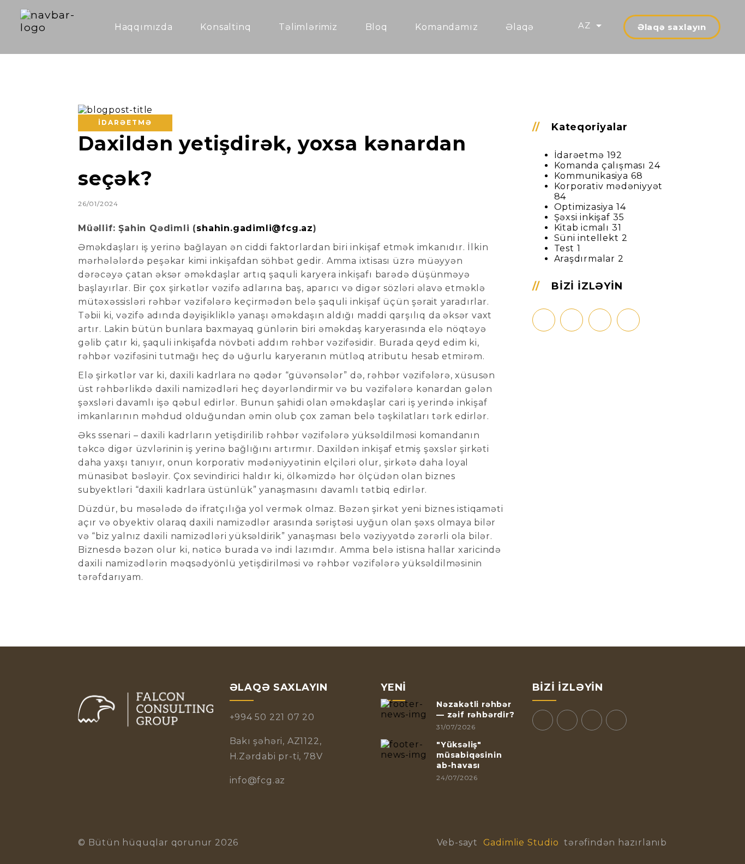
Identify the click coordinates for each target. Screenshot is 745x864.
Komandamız (446, 27)
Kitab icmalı (582, 227)
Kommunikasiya (591, 176)
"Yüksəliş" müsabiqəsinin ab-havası (469, 755)
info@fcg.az (258, 780)
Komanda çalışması (600, 165)
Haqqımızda (144, 27)
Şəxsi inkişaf (582, 217)
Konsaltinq (225, 27)
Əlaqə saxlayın (672, 27)
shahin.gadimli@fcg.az (254, 228)
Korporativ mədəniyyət (608, 186)
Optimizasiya (584, 207)
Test (564, 248)
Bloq (376, 27)
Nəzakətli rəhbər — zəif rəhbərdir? (475, 709)
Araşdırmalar (585, 258)
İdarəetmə (579, 155)
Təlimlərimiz (308, 27)
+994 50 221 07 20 (272, 717)
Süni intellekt (586, 238)
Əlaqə (520, 27)
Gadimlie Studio (521, 842)
